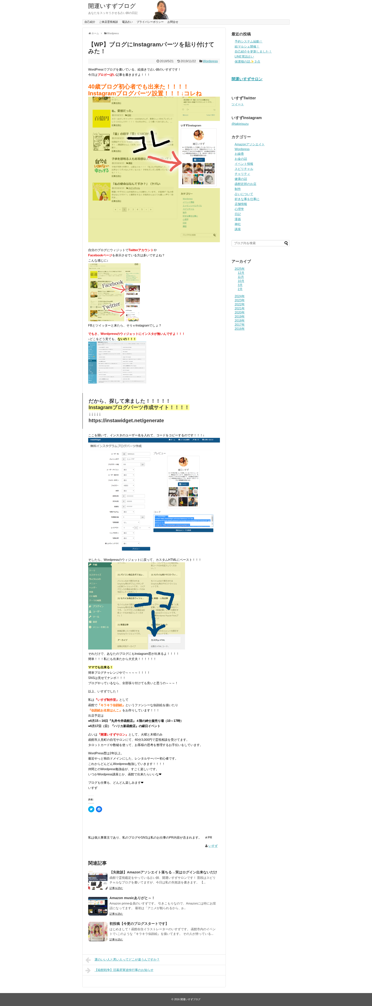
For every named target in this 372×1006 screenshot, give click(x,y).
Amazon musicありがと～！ (132, 898)
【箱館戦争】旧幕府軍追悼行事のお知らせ (124, 970)
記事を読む (116, 888)
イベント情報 (244, 163)
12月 (241, 273)
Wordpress (210, 61)
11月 (241, 277)
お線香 (239, 153)
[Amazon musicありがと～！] (98, 906)
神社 (238, 224)
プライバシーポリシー (150, 21)
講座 (238, 229)
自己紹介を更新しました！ (253, 51)
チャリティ (242, 174)
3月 (240, 285)
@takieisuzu (240, 123)
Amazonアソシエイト (250, 144)
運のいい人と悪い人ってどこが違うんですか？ (127, 959)
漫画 (238, 219)
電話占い (127, 21)
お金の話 (241, 158)
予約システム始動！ (249, 41)
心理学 (239, 209)
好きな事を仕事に (247, 199)
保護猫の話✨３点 (247, 61)
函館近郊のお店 (245, 184)
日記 (238, 214)
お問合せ (172, 21)
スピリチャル (244, 169)
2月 (240, 289)
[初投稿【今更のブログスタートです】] (98, 931)
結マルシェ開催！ (247, 46)
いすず (213, 845)
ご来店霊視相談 (108, 21)
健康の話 (241, 179)
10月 (241, 281)
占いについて (244, 194)
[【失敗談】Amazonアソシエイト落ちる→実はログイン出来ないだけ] (98, 880)
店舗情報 (241, 204)
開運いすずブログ (112, 6)
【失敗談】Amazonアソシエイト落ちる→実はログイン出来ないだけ (163, 872)
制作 (238, 189)
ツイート (238, 104)
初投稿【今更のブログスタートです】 (139, 924)
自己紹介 (89, 21)
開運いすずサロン (247, 79)
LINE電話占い (244, 56)
